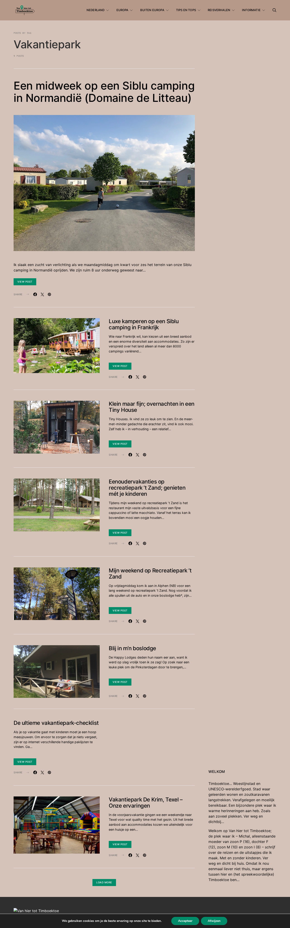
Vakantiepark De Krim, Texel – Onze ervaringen (145, 802)
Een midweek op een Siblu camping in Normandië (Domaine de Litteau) (104, 92)
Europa (122, 10)
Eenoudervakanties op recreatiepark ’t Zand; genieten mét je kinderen (147, 487)
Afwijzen (214, 921)
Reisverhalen (219, 10)
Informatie (251, 10)
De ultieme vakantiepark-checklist (56, 723)
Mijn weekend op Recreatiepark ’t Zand (150, 573)
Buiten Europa (152, 10)
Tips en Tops (186, 10)
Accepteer (185, 921)
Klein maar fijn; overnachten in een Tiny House (151, 407)
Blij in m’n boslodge (132, 648)
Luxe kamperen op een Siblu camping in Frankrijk (144, 324)
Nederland (95, 10)
